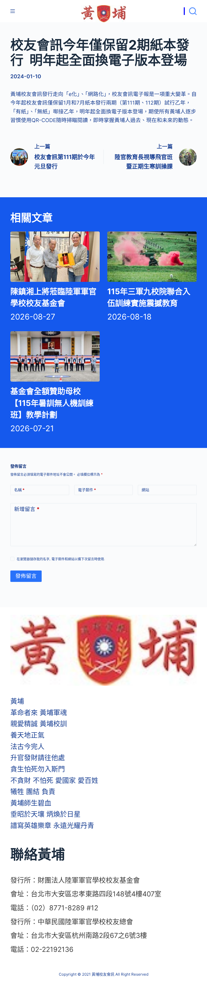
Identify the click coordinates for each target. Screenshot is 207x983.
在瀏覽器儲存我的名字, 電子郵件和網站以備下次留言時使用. (61, 559)
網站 (145, 489)
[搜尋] (190, 11)
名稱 (19, 489)
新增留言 (27, 509)
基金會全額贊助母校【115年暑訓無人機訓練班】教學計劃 (51, 403)
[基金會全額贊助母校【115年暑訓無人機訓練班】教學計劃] (55, 356)
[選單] (12, 11)
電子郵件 (87, 489)
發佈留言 (26, 576)
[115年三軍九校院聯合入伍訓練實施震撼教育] (152, 256)
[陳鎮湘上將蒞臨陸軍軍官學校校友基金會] (55, 256)
